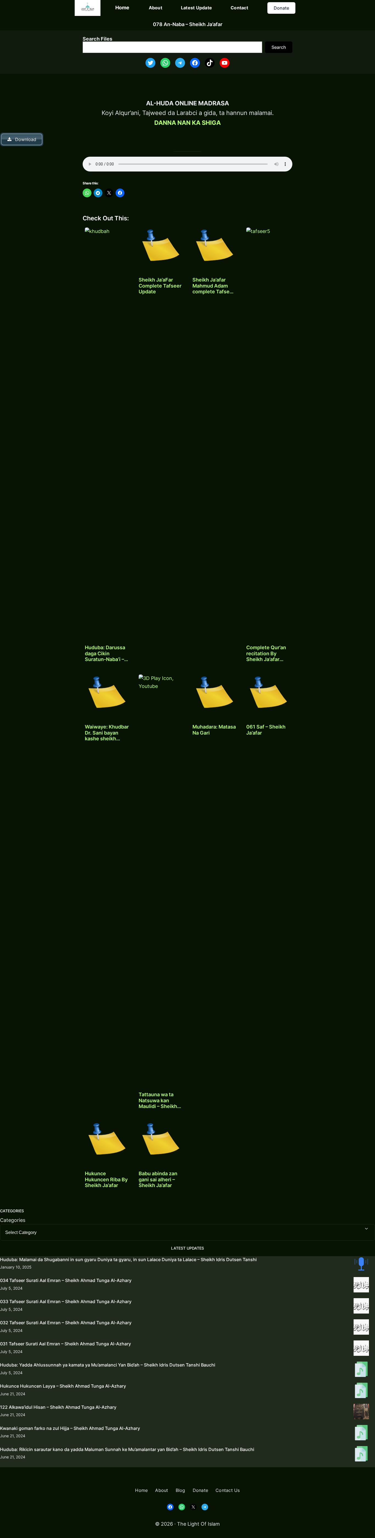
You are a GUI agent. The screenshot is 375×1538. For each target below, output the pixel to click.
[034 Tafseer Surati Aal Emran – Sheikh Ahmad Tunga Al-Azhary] (361, 1286)
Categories (12, 1220)
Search (279, 47)
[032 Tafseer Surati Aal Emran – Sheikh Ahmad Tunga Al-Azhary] (361, 1328)
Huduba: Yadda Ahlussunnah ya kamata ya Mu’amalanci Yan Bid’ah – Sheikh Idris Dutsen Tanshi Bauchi (107, 1365)
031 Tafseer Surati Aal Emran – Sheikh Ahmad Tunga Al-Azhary (65, 1343)
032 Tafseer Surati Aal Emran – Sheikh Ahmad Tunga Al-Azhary (65, 1322)
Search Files (97, 39)
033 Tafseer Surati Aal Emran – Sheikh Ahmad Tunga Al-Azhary (65, 1301)
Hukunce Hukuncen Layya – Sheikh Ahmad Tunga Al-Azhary (63, 1386)
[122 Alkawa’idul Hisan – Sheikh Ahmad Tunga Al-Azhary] (361, 1412)
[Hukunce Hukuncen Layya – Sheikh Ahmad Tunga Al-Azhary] (361, 1391)
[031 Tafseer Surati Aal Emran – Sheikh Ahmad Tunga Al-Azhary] (361, 1349)
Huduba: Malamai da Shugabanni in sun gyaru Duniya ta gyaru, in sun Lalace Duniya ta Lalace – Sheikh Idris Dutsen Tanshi (128, 1259)
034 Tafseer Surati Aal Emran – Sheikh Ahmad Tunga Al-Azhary (65, 1280)
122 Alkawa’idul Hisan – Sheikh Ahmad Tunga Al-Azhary (58, 1407)
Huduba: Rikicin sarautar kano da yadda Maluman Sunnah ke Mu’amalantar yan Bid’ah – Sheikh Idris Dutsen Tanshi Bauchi (127, 1449)
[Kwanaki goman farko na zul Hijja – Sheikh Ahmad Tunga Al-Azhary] (361, 1434)
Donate (281, 8)
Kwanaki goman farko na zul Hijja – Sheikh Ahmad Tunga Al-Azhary (70, 1428)
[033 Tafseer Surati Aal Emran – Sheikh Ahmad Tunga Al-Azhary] (361, 1307)
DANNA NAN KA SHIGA (187, 122)
